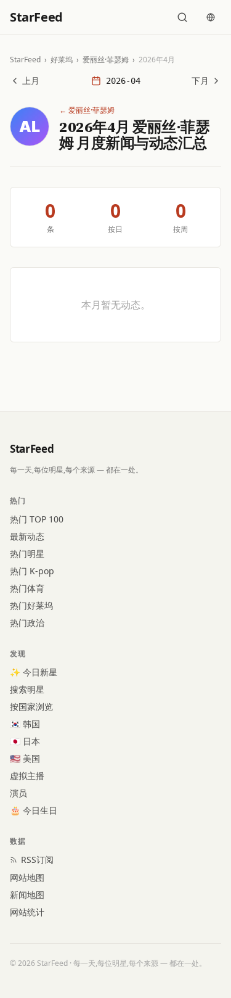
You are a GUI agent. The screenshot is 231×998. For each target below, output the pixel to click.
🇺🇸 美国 (25, 758)
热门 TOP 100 (36, 519)
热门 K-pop (32, 571)
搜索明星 (27, 689)
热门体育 (27, 588)
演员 (18, 793)
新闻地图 (27, 895)
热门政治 (27, 623)
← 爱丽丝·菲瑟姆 (87, 110)
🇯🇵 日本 (25, 741)
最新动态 (27, 536)
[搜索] (182, 17)
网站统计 (27, 912)
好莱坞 (62, 60)
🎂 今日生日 (33, 810)
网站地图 (27, 877)
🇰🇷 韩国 (25, 724)
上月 (30, 80)
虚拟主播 (27, 775)
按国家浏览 (31, 706)
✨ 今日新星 (33, 672)
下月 (200, 80)
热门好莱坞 (31, 605)
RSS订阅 (37, 859)
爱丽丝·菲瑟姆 (106, 60)
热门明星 (27, 553)
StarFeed (25, 60)
